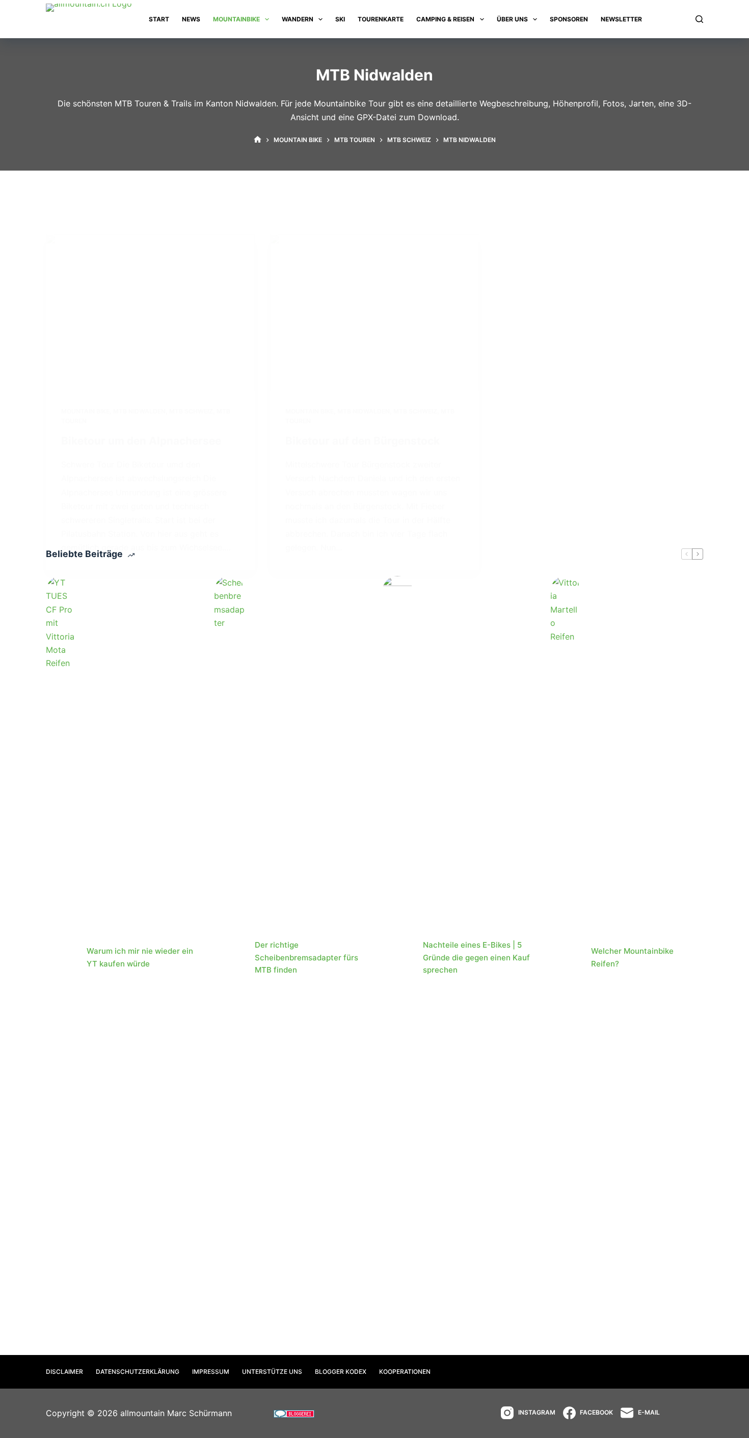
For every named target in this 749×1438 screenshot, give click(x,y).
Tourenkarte (381, 19)
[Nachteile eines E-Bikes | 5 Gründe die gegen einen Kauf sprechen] (397, 958)
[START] (257, 140)
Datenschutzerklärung (137, 1371)
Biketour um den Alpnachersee (141, 440)
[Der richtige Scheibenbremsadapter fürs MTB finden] (229, 958)
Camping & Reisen (445, 19)
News (191, 19)
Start (159, 19)
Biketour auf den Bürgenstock (362, 440)
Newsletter (621, 19)
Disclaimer (64, 1371)
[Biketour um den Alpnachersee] (150, 312)
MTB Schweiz (191, 411)
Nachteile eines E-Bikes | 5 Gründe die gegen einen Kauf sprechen (476, 957)
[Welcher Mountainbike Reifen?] (565, 958)
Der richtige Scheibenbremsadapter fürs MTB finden (306, 957)
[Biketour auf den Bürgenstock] (374, 312)
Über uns (512, 19)
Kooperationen (405, 1371)
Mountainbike (236, 19)
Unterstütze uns (272, 1371)
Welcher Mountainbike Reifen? (632, 957)
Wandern (297, 19)
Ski (340, 19)
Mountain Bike (85, 411)
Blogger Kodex (340, 1371)
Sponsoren (569, 19)
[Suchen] (699, 19)
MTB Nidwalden (139, 411)
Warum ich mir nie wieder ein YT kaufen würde (140, 957)
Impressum (210, 1371)
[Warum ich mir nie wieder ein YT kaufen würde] (61, 958)
